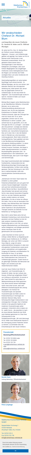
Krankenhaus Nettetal (21, 4)
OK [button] (15, 450)
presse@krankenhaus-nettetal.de (14, 348)
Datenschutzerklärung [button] (18, 446)
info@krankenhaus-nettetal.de (12, 437)
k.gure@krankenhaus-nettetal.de (13, 344)
